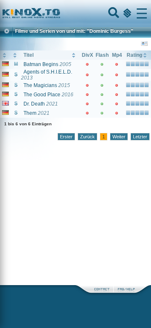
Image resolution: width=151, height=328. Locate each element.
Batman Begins (40, 64)
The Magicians (40, 85)
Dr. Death (34, 104)
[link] (75, 13)
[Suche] (113, 13)
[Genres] (126, 13)
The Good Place (41, 95)
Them (29, 113)
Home (59, 13)
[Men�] (142, 13)
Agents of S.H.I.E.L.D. (47, 72)
